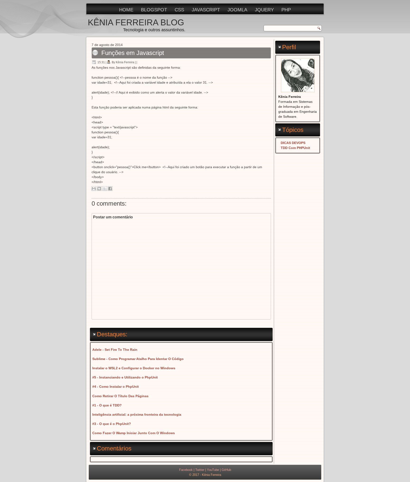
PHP (286, 9)
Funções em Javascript (132, 52)
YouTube (213, 470)
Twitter (199, 470)
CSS (179, 9)
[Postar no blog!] (99, 188)
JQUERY (264, 9)
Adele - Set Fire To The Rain (114, 349)
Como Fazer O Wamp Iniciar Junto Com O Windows (133, 433)
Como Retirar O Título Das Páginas (120, 396)
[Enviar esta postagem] (138, 62)
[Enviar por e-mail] (93, 188)
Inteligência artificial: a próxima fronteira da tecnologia (136, 414)
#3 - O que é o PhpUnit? (111, 424)
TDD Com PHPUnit (295, 148)
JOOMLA (237, 9)
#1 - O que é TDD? (107, 405)
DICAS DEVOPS (293, 143)
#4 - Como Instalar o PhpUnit (115, 386)
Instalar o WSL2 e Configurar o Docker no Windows (133, 368)
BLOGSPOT (154, 9)
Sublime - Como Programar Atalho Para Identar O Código (138, 359)
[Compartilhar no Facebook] (110, 188)
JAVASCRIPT (206, 9)
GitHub (226, 470)
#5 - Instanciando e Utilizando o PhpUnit (125, 377)
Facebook (186, 470)
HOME (126, 9)
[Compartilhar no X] (104, 188)
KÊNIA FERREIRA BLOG (136, 22)
